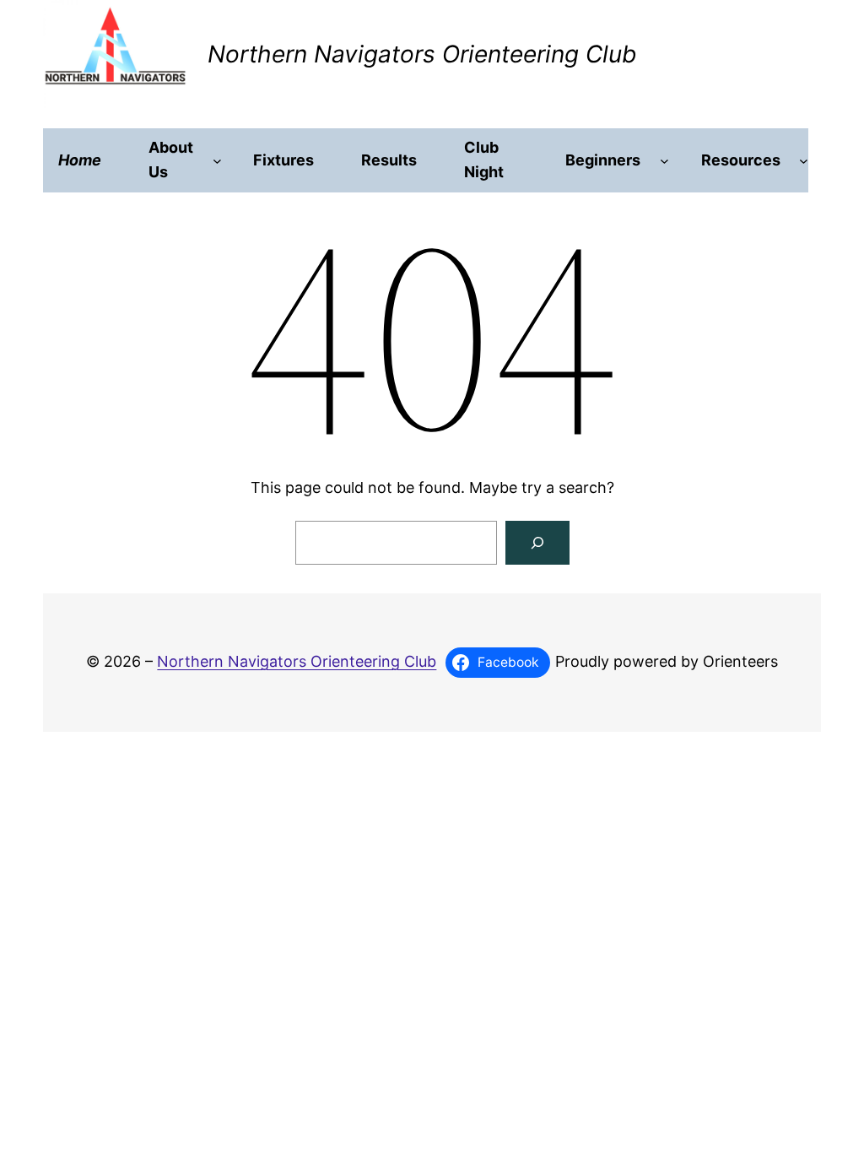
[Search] (537, 543)
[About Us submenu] (217, 160)
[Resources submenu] (803, 160)
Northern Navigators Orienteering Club (422, 54)
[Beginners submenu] (664, 160)
